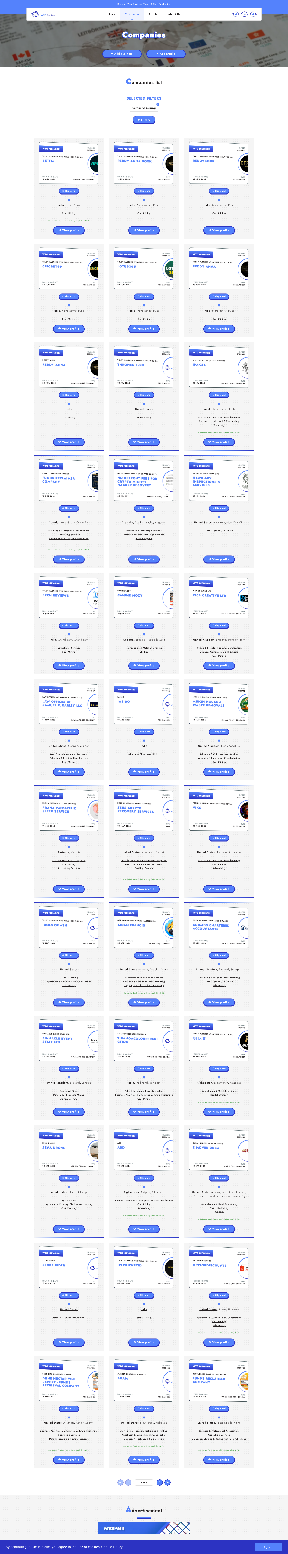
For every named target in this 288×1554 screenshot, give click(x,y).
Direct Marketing (219, 1208)
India (60, 205)
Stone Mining (144, 417)
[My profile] (253, 14)
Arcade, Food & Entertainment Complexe (144, 860)
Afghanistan (204, 1083)
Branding (219, 425)
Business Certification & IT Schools (219, 651)
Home (111, 14)
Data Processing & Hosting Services (69, 1438)
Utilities (144, 651)
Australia (127, 522)
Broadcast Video (69, 1090)
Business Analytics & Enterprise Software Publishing (144, 1094)
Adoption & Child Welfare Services (69, 758)
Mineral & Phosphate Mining (144, 754)
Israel (206, 409)
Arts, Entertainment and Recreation (69, 754)
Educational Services (69, 647)
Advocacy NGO (68, 1098)
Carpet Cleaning (69, 977)
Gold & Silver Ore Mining (219, 530)
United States (144, 409)
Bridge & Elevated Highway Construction (219, 647)
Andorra (128, 640)
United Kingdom (203, 640)
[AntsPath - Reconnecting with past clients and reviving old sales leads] (144, 1528)
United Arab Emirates (206, 1192)
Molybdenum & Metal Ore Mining (144, 647)
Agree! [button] (269, 1547)
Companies (132, 14)
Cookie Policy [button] (112, 1547)
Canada (54, 522)
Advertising (219, 868)
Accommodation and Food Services (144, 977)
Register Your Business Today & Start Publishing (144, 3)
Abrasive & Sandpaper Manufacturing (219, 417)
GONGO (219, 1212)
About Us (174, 14)
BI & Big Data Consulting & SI (68, 860)
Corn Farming (69, 1208)
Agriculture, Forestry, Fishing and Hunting (68, 1204)
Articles (154, 14)
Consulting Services (69, 534)
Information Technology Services (144, 530)
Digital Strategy (219, 1094)
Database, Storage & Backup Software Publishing (219, 1438)
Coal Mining (69, 213)
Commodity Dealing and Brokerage (69, 538)
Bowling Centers (144, 868)
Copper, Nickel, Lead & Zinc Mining (219, 421)
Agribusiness (69, 1200)
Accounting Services (69, 868)
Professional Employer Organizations (144, 534)
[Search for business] (235, 14)
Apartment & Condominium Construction (69, 981)
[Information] (244, 14)
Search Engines (144, 538)
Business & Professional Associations (68, 530)
